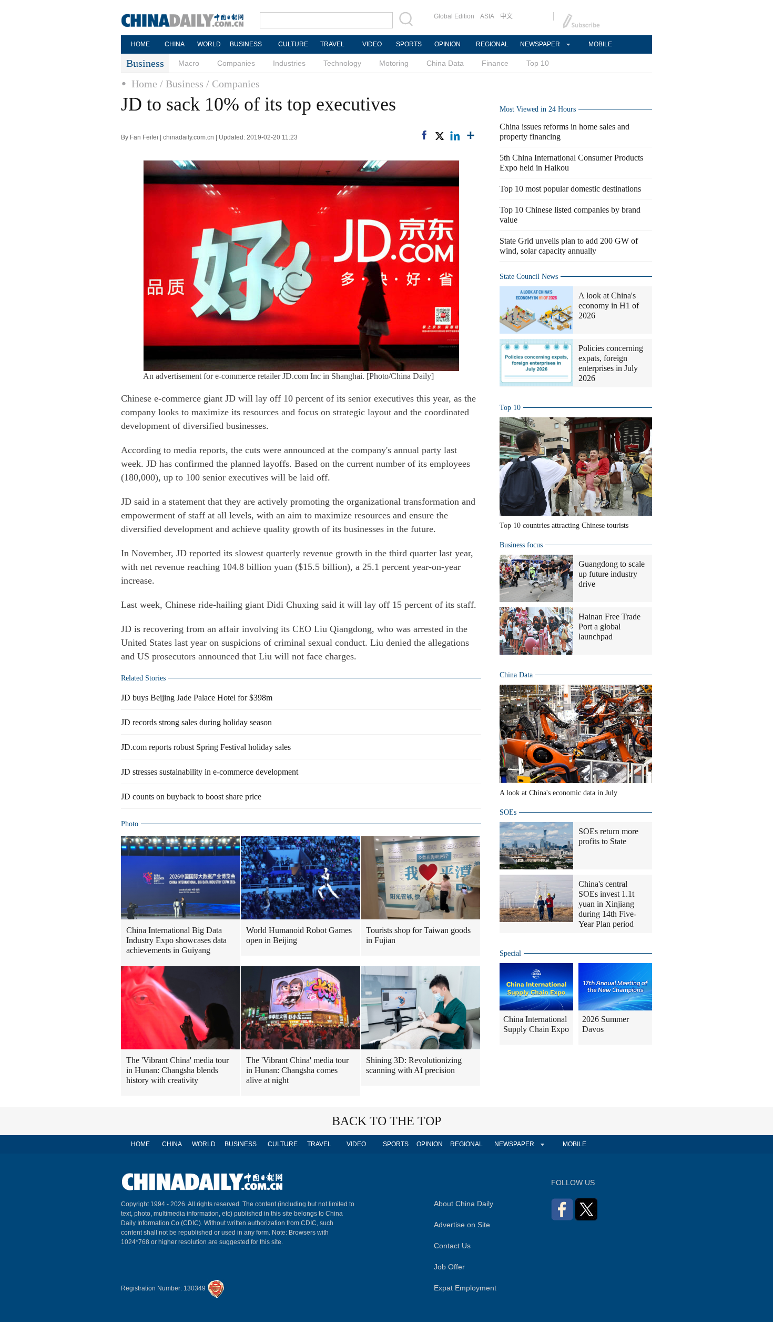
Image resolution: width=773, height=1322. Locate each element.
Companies (236, 63)
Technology (342, 63)
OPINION (447, 44)
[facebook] (424, 135)
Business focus (521, 545)
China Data (445, 63)
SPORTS (409, 44)
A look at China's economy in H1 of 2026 (608, 305)
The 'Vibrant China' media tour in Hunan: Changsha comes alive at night (297, 1070)
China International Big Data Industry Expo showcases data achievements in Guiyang (176, 940)
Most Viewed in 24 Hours (538, 109)
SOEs (508, 812)
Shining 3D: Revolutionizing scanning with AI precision (414, 1065)
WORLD (209, 44)
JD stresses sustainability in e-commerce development (209, 771)
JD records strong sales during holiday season (196, 722)
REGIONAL (492, 44)
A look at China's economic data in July (558, 793)
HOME (140, 44)
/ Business (182, 83)
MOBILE (600, 44)
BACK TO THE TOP (386, 1121)
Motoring (394, 63)
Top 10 (537, 63)
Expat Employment (465, 1288)
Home (144, 83)
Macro (188, 63)
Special (510, 953)
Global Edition (454, 16)
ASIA (487, 16)
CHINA (175, 44)
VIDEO (372, 44)
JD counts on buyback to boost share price (191, 796)
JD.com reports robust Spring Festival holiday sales (206, 747)
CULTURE (293, 44)
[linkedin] (455, 136)
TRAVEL (332, 44)
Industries (289, 63)
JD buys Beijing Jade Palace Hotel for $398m (196, 697)
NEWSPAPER (539, 44)
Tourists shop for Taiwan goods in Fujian (418, 935)
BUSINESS (246, 44)
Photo (129, 824)
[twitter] (439, 136)
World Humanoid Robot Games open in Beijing (299, 935)
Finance (495, 63)
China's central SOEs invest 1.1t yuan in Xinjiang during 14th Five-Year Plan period (607, 903)
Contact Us (452, 1245)
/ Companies (233, 83)
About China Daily (463, 1203)
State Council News (529, 277)
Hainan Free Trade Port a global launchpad (609, 626)
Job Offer (449, 1267)
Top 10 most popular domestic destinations (570, 188)
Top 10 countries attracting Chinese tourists (564, 525)
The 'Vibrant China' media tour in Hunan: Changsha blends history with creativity (177, 1070)
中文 (506, 16)
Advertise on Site (462, 1224)
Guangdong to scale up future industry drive (611, 573)
